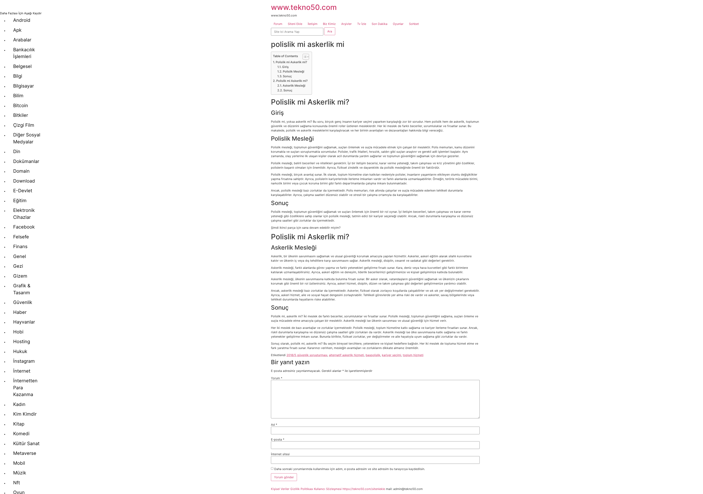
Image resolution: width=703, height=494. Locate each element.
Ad (274, 424)
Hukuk (20, 351)
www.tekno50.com (304, 7)
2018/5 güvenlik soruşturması (307, 355)
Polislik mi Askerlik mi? (291, 62)
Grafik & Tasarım (21, 289)
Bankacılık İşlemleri (24, 53)
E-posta (277, 439)
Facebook (24, 227)
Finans (20, 246)
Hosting (21, 341)
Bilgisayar (23, 86)
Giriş (285, 67)
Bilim (18, 95)
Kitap (18, 424)
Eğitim (20, 200)
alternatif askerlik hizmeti (346, 355)
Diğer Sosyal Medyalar (26, 138)
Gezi (18, 266)
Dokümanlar (26, 161)
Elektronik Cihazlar (24, 213)
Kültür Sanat (26, 443)
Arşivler (346, 24)
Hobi (18, 332)
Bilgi (17, 76)
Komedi (21, 433)
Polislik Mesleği (293, 71)
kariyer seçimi (391, 355)
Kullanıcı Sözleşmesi (328, 489)
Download (24, 181)
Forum (278, 24)
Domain (21, 171)
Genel (19, 256)
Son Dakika (379, 24)
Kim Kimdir (25, 414)
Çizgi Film (23, 125)
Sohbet (414, 24)
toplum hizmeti (413, 355)
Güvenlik (22, 302)
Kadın (19, 404)
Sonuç (287, 76)
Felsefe (21, 236)
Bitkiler (20, 115)
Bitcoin (20, 105)
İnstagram (24, 361)
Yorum (276, 378)
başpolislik (373, 355)
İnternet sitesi (280, 454)
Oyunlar (398, 24)
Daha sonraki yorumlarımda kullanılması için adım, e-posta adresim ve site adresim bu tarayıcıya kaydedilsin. (349, 468)
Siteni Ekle (295, 24)
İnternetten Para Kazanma (25, 387)
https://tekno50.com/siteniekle (364, 489)
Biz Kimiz (329, 24)
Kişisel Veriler (280, 489)
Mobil (19, 463)
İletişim (312, 24)
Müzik (19, 473)
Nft (16, 482)
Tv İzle (361, 24)
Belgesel (22, 66)
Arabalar (22, 39)
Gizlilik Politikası (301, 489)
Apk (17, 30)
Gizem (20, 276)
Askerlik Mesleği (294, 85)
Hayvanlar (24, 322)
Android (21, 20)
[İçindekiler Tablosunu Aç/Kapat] (304, 57)
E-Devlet (22, 190)
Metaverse (24, 453)
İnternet (21, 371)
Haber (20, 312)
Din (16, 151)
